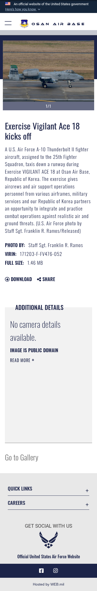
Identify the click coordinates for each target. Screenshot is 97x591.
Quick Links (20, 488)
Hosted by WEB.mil (48, 584)
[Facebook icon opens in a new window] (41, 571)
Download (21, 279)
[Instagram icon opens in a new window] (55, 571)
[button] (23, 9)
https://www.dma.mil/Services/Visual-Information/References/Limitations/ (41, 426)
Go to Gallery (21, 457)
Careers (16, 502)
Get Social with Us (48, 526)
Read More (21, 360)
